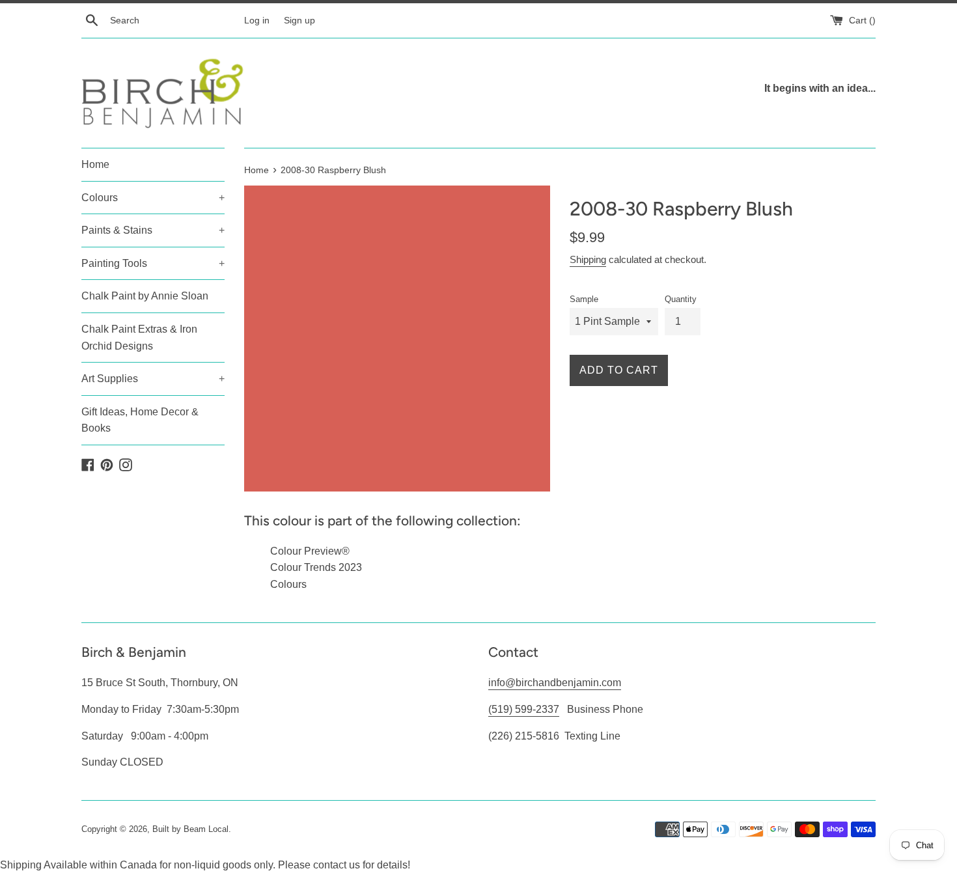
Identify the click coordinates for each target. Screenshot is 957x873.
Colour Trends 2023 (316, 567)
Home (95, 164)
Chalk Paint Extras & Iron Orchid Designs (139, 338)
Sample (584, 299)
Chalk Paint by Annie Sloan (144, 295)
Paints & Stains (153, 230)
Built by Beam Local (190, 829)
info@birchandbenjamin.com (554, 682)
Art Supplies (153, 378)
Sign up (299, 20)
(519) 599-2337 (523, 709)
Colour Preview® (310, 551)
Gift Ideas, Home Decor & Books (140, 420)
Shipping (588, 259)
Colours (153, 197)
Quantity (681, 299)
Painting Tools (153, 263)
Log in (257, 20)
